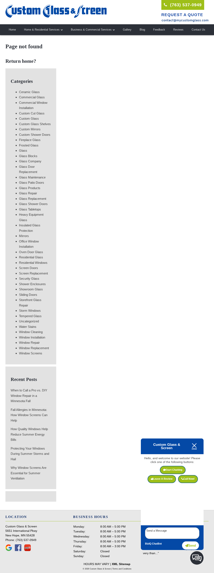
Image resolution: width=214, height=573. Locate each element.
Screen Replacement (33, 273)
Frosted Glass (28, 145)
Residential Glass (31, 257)
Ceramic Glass (29, 92)
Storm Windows (30, 310)
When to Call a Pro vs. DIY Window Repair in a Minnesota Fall (29, 395)
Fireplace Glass (30, 140)
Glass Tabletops (30, 209)
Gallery (127, 29)
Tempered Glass (30, 316)
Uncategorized (29, 321)
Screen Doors (28, 268)
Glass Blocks (28, 156)
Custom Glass (29, 118)
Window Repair (29, 342)
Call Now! (189, 478)
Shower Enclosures (32, 284)
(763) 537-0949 (185, 5)
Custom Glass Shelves (35, 124)
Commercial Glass (32, 97)
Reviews (178, 29)
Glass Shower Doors (33, 204)
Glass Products (29, 188)
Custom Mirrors (30, 129)
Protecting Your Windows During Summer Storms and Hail (30, 454)
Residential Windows (33, 262)
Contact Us (198, 29)
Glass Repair (28, 193)
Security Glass (29, 278)
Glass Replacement (32, 198)
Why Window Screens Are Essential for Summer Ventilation (28, 473)
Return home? (20, 61)
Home (12, 29)
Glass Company (30, 161)
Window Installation (32, 337)
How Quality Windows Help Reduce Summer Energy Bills (29, 434)
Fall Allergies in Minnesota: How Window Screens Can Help (29, 415)
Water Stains (27, 326)
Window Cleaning (31, 332)
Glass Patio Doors (31, 182)
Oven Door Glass (31, 252)
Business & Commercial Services (91, 29)
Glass (23, 150)
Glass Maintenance (32, 177)
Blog (142, 29)
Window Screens (30, 353)
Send (192, 545)
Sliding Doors (28, 294)
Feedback (159, 29)
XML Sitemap (121, 564)
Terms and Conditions (121, 569)
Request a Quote (182, 15)
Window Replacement (34, 348)
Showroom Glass (31, 289)
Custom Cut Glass (32, 113)
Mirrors (24, 236)
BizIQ (148, 543)
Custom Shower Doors (34, 134)
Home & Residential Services (42, 29)
